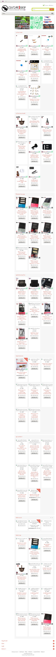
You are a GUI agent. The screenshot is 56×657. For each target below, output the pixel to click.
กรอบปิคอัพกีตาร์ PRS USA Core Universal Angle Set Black (22, 93)
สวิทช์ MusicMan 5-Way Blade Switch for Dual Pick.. (21, 578)
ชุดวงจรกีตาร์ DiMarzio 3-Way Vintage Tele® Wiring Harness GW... (34, 474)
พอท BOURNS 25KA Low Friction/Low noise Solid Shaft (34, 570)
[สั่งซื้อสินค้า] (53, 1)
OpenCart (30, 653)
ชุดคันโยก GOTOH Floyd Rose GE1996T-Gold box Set (34, 310)
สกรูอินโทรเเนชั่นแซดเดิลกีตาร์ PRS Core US (21, 50)
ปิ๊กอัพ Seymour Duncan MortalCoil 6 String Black (22, 237)
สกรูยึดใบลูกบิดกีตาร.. (34, 593)
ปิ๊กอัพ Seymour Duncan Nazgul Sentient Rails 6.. (47, 628)
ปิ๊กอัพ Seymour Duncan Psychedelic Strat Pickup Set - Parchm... (22, 212)
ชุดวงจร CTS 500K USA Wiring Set (21, 543)
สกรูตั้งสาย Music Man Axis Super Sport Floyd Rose (34, 156)
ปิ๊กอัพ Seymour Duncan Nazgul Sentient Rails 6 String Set (34, 212)
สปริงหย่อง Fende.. (47, 524)
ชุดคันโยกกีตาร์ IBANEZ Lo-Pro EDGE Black (34, 293)
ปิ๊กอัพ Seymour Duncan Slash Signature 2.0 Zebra (34, 262)
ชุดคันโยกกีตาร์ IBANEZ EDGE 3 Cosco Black (22, 293)
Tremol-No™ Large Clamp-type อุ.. (34, 526)
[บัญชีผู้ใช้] (48, 1)
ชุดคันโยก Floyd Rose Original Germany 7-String (47, 293)
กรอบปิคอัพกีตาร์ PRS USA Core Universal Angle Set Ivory (47, 68)
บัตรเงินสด (22, 651)
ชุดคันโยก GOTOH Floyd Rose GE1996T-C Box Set (22, 343)
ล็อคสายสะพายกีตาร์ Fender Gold (22, 373)
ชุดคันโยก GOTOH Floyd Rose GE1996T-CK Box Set (21, 318)
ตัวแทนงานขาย (15, 651)
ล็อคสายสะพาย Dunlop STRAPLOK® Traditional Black (22, 391)
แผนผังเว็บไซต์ (37, 651)
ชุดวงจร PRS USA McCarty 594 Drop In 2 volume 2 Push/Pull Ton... (34, 447)
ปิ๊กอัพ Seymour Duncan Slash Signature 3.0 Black (47, 237)
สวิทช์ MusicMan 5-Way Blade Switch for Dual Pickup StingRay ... (21, 131)
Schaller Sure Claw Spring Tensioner (47, 568)
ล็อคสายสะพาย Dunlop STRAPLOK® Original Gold (21, 415)
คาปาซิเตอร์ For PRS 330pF (47, 49)
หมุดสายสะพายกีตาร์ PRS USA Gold (34, 364)
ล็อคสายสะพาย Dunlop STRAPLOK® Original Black (34, 415)
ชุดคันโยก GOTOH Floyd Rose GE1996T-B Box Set (47, 318)
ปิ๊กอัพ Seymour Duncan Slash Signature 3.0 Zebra (22, 253)
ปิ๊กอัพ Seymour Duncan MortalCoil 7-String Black (47, 212)
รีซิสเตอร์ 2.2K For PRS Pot (34, 49)
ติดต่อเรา (43, 651)
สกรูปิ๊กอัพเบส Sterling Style (34, 180)
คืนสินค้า (30, 651)
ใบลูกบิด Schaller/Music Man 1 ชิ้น (22, 181)
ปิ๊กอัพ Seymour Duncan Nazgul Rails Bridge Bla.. (34, 619)
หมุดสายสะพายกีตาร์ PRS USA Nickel (47, 364)
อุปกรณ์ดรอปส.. (22, 524)
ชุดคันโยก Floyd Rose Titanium (34, 333)
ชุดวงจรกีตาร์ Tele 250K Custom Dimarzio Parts (21, 496)
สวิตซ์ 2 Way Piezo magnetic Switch (47, 130)
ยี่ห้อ (26, 651)
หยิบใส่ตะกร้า (22, 55)
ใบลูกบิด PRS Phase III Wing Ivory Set (34, 99)
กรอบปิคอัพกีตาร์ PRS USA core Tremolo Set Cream (34, 75)
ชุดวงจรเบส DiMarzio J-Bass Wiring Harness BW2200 (22, 472)
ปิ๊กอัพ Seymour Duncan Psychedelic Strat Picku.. (34, 553)
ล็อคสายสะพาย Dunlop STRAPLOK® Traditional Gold (47, 391)
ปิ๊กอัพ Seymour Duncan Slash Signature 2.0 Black (34, 237)
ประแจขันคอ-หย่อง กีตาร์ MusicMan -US (34, 121)
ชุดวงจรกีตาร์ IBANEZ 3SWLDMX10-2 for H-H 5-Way (21, 447)
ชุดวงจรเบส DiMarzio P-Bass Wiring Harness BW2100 (47, 447)
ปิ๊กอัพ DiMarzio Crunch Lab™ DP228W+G (22, 147)
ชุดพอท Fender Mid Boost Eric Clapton (34, 495)
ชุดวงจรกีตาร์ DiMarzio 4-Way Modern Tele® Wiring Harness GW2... (47, 473)
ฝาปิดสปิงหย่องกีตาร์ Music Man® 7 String (47, 156)
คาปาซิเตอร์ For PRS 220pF (22, 74)
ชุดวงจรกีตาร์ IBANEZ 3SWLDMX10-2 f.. (47, 545)
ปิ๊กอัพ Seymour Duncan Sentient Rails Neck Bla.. (22, 619)
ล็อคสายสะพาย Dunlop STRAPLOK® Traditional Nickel (34, 391)
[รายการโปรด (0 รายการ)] (51, 1)
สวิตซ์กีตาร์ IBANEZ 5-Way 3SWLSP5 (21, 593)
